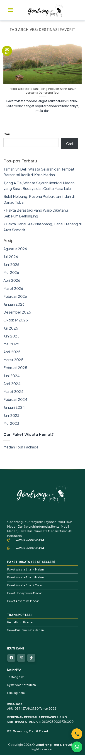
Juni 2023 (11, 415)
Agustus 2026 (15, 248)
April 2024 (12, 383)
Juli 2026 (10, 256)
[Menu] (11, 10)
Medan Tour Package (21, 447)
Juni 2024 (11, 375)
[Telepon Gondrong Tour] (76, 733)
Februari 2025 (15, 367)
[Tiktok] (31, 658)
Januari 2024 (14, 407)
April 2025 (11, 351)
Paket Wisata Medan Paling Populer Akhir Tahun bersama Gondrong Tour (42, 91)
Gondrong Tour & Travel (54, 744)
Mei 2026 (11, 272)
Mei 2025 (11, 344)
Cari (6, 134)
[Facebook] (11, 658)
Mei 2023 (11, 423)
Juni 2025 (11, 336)
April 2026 (11, 280)
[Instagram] (21, 658)
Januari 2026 (13, 304)
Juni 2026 (11, 264)
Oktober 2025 (15, 320)
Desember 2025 (17, 312)
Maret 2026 (13, 288)
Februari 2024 (15, 399)
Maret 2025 (13, 359)
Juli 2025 (10, 328)
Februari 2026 (15, 296)
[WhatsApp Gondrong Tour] (76, 746)
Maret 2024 (13, 391)
